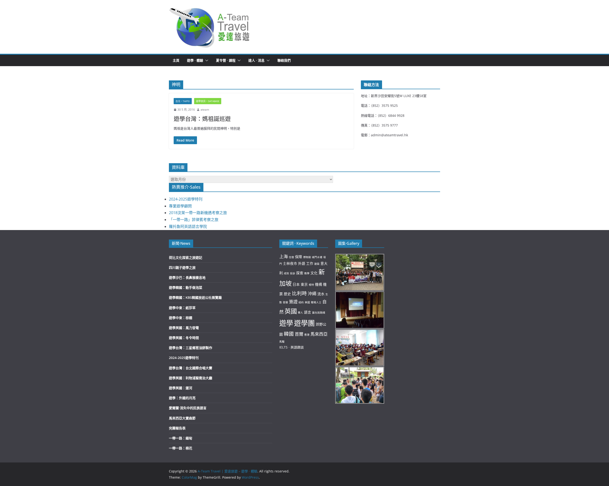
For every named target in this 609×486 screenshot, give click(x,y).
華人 (300, 312)
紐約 (301, 302)
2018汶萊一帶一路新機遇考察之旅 (198, 212)
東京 (304, 284)
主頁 (176, 60)
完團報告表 (177, 428)
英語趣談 (297, 347)
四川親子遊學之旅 (182, 267)
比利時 (299, 293)
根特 (311, 284)
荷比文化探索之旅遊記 (185, 257)
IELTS (283, 347)
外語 (301, 263)
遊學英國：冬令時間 (184, 337)
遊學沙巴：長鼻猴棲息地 (187, 277)
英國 (291, 311)
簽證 (293, 301)
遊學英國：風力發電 (184, 327)
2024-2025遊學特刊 (185, 199)
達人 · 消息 (256, 60)
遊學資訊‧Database (207, 101)
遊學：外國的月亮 (182, 398)
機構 (318, 284)
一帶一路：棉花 (180, 448)
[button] (209, 27)
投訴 (292, 273)
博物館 (307, 257)
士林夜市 (290, 263)
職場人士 (316, 302)
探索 (299, 272)
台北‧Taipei (183, 101)
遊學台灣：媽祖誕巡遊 (202, 119)
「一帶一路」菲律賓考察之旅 (193, 219)
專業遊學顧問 (180, 206)
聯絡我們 (284, 60)
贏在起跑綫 (318, 312)
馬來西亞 (319, 334)
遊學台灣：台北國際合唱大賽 (190, 368)
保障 (298, 256)
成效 (286, 273)
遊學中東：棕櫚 (180, 317)
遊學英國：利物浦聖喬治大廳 (190, 378)
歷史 (287, 293)
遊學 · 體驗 (195, 60)
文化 (314, 272)
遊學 (286, 323)
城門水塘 (317, 257)
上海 (283, 256)
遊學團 (304, 323)
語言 (307, 312)
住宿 (291, 257)
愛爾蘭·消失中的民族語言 (187, 408)
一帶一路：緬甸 (180, 438)
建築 (316, 263)
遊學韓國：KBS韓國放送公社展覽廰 (195, 297)
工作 (309, 263)
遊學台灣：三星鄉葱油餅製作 (190, 347)
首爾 (299, 334)
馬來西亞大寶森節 (182, 418)
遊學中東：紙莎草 (182, 307)
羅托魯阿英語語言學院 (188, 226)
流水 (320, 293)
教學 (306, 273)
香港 (306, 334)
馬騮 (282, 341)
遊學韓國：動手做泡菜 (185, 287)
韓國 (289, 333)
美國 (307, 302)
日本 (296, 284)
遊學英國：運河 (180, 388)
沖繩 (312, 293)
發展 (285, 302)
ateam (205, 110)
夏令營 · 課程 (226, 60)
